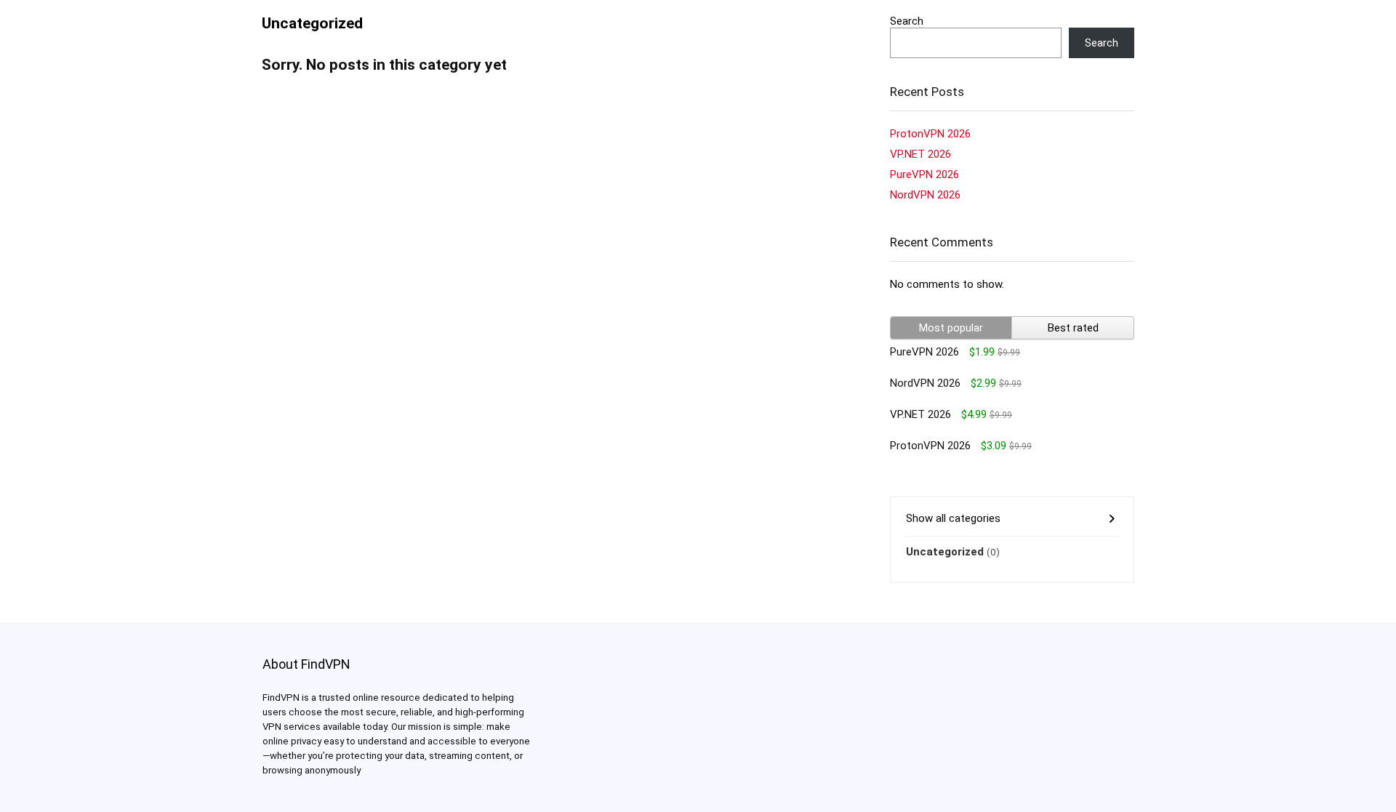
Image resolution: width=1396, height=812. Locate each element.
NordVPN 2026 (925, 194)
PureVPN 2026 (924, 174)
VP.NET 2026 (920, 154)
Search (906, 21)
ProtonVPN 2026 (930, 133)
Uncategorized (945, 551)
